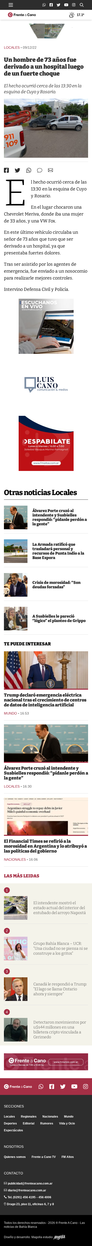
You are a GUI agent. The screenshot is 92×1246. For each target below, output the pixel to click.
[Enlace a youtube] (66, 4)
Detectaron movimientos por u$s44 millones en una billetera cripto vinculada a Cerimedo (59, 1029)
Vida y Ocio (67, 1123)
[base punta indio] (15, 551)
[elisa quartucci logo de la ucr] (15, 948)
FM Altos (68, 1157)
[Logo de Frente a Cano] (22, 14)
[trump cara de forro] (46, 670)
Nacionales (15, 859)
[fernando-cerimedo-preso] (15, 1030)
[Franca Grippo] (15, 618)
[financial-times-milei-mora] (46, 816)
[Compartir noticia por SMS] (39, 170)
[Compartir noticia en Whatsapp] (28, 170)
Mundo (10, 713)
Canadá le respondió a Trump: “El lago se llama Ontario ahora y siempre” (60, 989)
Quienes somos (15, 1157)
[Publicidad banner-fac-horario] (46, 1061)
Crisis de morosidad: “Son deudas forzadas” (56, 584)
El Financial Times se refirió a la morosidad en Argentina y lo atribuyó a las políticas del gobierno (45, 846)
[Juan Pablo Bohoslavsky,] (15, 585)
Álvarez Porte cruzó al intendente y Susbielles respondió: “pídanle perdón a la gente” (59, 517)
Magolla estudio (42, 1237)
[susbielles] (15, 517)
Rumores (46, 1123)
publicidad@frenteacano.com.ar (30, 1183)
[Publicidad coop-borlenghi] (46, 32)
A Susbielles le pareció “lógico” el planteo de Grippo (59, 618)
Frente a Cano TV (44, 1157)
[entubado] (15, 908)
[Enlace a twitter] (58, 4)
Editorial (28, 1123)
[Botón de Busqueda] (81, 4)
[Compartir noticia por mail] (50, 170)
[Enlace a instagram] (73, 4)
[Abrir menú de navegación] (11, 5)
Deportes (10, 1123)
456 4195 (29, 1197)
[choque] (46, 128)
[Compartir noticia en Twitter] (17, 170)
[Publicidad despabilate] (46, 443)
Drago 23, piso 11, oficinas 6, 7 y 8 (30, 1204)
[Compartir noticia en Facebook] (6, 170)
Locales (12, 47)
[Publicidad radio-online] (46, 326)
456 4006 (45, 1197)
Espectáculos (13, 1130)
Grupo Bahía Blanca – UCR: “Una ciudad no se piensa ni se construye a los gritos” (60, 948)
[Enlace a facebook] (51, 4)
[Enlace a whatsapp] (44, 4)
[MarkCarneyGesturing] (15, 989)
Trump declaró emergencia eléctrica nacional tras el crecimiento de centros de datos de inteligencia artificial (45, 700)
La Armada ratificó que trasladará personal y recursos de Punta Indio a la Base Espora (58, 551)
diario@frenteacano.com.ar (27, 1190)
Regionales (29, 1116)
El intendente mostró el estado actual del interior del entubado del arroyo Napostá (59, 908)
